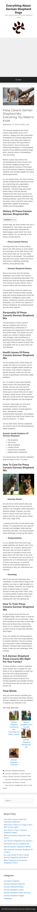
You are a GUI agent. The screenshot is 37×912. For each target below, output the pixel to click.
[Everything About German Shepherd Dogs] (18, 27)
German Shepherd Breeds (15, 771)
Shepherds (8, 898)
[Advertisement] (18, 57)
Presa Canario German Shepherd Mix (17, 776)
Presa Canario (25, 774)
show (13, 220)
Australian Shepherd (11, 881)
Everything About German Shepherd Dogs (18, 9)
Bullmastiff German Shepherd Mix (16, 844)
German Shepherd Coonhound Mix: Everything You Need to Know (14, 728)
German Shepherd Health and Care (17, 893)
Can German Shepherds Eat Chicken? (18, 841)
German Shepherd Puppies (14, 896)
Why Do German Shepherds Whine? (17, 847)
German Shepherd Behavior (14, 884)
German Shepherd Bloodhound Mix (26, 743)
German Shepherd (12, 774)
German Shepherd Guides (14, 890)
